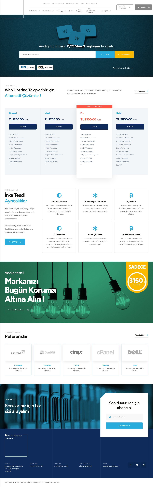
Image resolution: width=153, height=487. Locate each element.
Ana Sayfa (46, 3)
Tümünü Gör (140, 335)
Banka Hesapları (91, 3)
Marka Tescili (80, 11)
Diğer (106, 11)
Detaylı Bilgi (13, 242)
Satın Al (23, 127)
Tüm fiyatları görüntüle (121, 68)
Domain (34, 11)
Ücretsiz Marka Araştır (16, 310)
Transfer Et (126, 54)
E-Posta (60, 11)
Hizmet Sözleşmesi (72, 3)
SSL (72, 11)
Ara (107, 54)
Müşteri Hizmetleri (58, 3)
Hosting (48, 11)
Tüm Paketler (140, 91)
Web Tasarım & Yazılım (91, 11)
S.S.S (82, 3)
